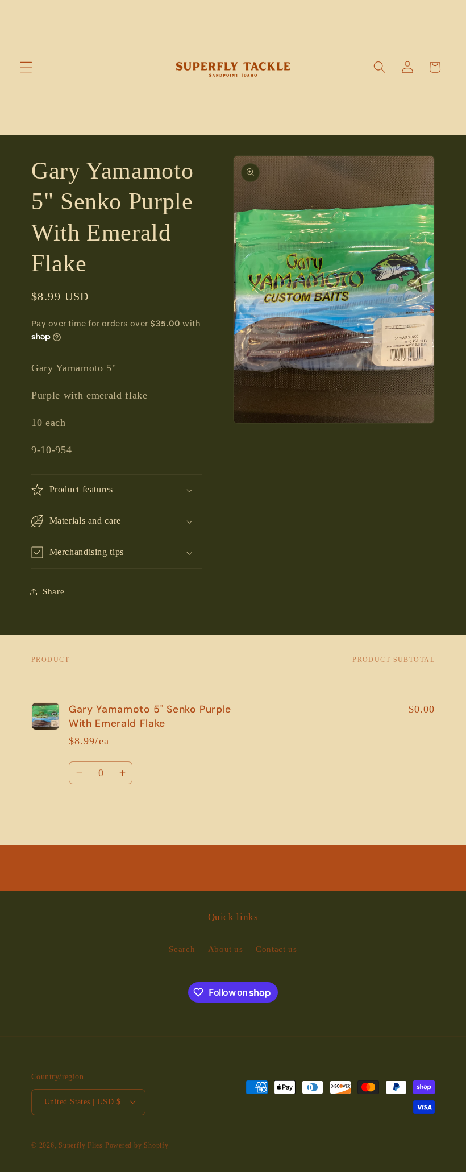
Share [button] (53, 591)
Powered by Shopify (137, 1145)
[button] (26, 67)
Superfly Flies (81, 1145)
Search (182, 949)
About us (225, 949)
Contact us (276, 949)
